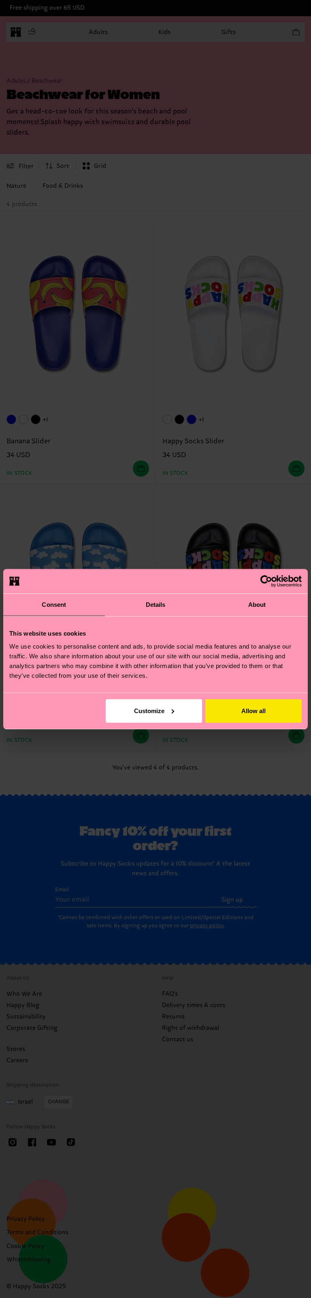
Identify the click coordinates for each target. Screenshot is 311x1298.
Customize (149, 710)
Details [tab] (156, 604)
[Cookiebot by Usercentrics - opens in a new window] (266, 581)
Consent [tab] (54, 604)
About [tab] (257, 604)
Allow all (253, 710)
